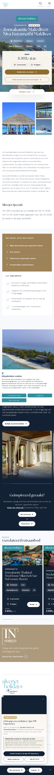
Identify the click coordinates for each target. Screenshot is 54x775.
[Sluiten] (50, 770)
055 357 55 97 (34, 759)
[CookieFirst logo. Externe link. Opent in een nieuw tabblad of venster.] (3, 373)
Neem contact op (13, 759)
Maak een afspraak (15, 508)
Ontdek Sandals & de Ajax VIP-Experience (24, 753)
